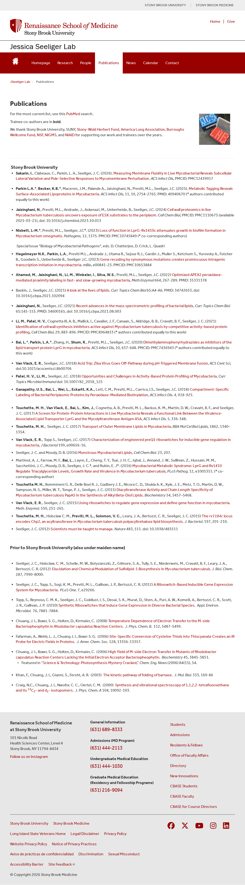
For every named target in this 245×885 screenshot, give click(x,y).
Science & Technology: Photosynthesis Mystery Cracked (90, 662)
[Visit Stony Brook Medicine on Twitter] (185, 826)
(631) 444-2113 (106, 748)
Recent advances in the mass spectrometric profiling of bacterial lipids (134, 306)
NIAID (70, 135)
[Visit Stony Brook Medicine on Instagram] (213, 826)
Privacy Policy (115, 833)
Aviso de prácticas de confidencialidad (42, 854)
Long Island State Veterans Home (38, 833)
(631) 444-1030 (106, 766)
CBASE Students (184, 786)
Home (215, 21)
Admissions (180, 735)
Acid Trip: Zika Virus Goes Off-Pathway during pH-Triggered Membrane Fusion (143, 363)
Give (231, 21)
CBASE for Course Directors (193, 806)
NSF (40, 135)
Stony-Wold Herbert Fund (98, 129)
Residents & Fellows (186, 745)
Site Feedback (60, 864)
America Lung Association (143, 129)
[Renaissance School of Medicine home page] (81, 27)
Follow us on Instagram (29, 756)
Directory (178, 765)
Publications (109, 63)
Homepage (41, 63)
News (131, 63)
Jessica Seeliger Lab (43, 46)
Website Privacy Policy (28, 844)
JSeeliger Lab (20, 82)
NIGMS (50, 135)
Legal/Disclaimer (85, 833)
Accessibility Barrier (27, 864)
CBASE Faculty (182, 796)
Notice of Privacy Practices (74, 844)
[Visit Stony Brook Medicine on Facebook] (171, 826)
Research (65, 63)
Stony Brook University (29, 823)
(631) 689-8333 (106, 729)
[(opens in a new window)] (15, 59)
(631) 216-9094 (106, 790)
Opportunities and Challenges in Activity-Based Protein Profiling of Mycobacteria (149, 376)
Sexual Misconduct (124, 854)
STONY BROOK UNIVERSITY (165, 5)
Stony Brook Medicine (71, 823)
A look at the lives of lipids (88, 290)
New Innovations (184, 776)
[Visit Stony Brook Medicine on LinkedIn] (226, 826)
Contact (172, 63)
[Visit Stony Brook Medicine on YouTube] (199, 826)
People (85, 63)
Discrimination (90, 854)
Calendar (150, 63)
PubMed (73, 114)
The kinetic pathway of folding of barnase (137, 675)
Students (177, 724)
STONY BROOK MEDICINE (215, 5)
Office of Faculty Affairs (189, 755)
